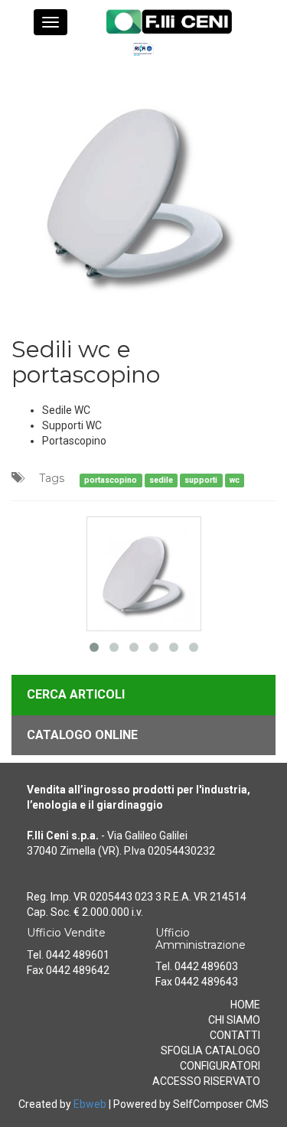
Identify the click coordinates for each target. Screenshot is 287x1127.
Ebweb (89, 1104)
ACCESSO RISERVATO (206, 1081)
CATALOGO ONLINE (82, 735)
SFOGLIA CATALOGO (210, 1050)
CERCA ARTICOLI (76, 694)
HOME (245, 1004)
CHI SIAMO (234, 1020)
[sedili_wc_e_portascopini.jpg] (143, 189)
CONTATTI (235, 1035)
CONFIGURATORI (220, 1066)
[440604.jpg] (143, 572)
